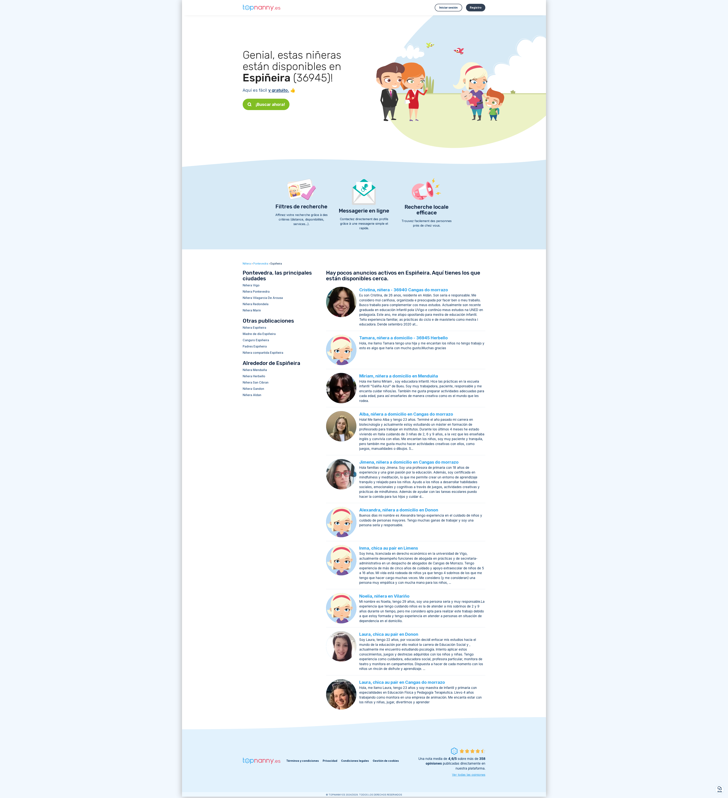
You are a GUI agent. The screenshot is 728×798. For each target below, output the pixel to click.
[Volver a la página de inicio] (262, 7)
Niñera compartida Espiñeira (263, 352)
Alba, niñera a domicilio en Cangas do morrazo (406, 414)
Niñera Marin (252, 310)
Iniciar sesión (448, 7)
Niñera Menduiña (255, 370)
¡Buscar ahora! (270, 104)
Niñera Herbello (254, 376)
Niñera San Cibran (255, 382)
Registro (476, 7)
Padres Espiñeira (255, 346)
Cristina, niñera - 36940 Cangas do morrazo (403, 289)
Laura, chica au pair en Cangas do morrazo (402, 682)
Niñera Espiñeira (254, 327)
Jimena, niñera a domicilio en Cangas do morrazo (409, 462)
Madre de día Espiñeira (259, 334)
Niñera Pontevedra (256, 291)
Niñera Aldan (252, 395)
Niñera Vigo (251, 285)
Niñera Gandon (253, 389)
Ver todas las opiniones (468, 775)
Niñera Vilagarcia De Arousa (263, 298)
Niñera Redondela (255, 304)
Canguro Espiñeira (256, 340)
